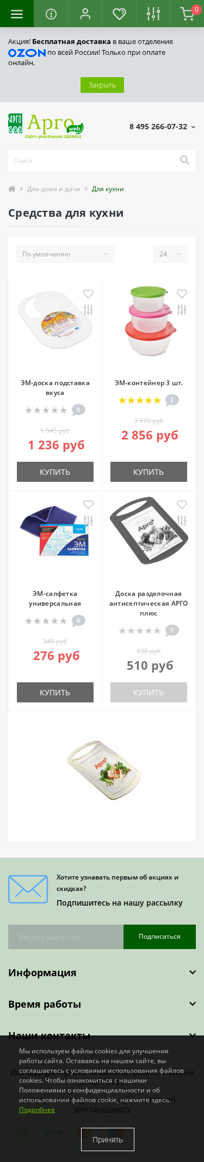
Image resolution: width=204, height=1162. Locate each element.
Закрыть (102, 85)
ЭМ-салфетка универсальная (55, 598)
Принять (107, 1139)
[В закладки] (88, 295)
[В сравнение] (88, 311)
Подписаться (160, 936)
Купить (55, 472)
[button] (85, 13)
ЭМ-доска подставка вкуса (55, 387)
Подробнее (37, 1109)
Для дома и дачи (54, 188)
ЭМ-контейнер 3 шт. (149, 382)
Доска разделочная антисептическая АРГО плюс (148, 603)
